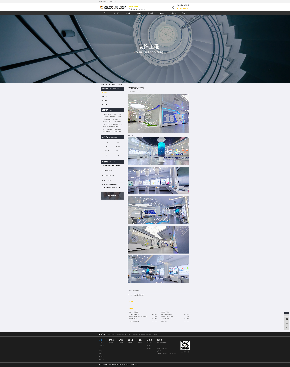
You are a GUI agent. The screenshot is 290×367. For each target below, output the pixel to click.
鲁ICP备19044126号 (133, 364)
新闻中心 (184, 13)
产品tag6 (118, 146)
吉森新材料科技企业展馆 (166, 314)
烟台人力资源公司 (152, 334)
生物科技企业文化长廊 (134, 314)
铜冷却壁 (108, 334)
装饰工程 (139, 13)
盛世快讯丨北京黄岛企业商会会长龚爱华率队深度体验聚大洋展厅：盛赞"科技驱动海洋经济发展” (113, 121)
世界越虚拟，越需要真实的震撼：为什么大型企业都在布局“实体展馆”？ (113, 119)
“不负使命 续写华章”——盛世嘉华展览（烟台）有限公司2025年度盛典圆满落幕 (113, 129)
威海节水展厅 (136, 290)
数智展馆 (128, 13)
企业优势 (101, 345)
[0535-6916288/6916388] (286, 314)
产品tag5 (107, 150)
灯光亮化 (150, 13)
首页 (105, 13)
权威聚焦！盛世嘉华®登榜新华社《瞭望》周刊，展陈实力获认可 (113, 114)
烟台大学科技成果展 (133, 312)
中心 (118, 155)
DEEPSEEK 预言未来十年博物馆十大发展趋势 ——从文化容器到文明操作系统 (113, 126)
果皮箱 (123, 334)
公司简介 (101, 342)
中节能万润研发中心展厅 (134, 321)
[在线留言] (286, 323)
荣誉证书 (101, 348)
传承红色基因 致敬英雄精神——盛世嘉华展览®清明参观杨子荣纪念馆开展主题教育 (113, 116)
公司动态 (149, 342)
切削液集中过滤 (144, 334)
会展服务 (162, 13)
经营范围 (101, 356)
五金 (107, 146)
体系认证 (101, 359)
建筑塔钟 (127, 334)
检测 (118, 142)
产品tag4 (118, 150)
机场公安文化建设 (133, 318)
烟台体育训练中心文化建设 (167, 316)
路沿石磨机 (132, 334)
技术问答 (149, 345)
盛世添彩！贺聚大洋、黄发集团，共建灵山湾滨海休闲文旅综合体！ (113, 131)
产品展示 (114, 84)
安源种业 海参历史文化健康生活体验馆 (138, 316)
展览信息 (173, 13)
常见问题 (149, 348)
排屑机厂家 (137, 334)
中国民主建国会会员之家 (138, 295)
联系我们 (101, 351)
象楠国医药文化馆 (165, 312)
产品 (107, 142)
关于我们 (116, 13)
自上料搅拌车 (113, 334)
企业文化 (101, 353)
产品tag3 (107, 155)
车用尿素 (119, 334)
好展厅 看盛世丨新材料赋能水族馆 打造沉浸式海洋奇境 (113, 124)
